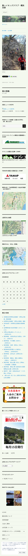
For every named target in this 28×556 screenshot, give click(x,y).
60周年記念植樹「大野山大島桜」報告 (14, 321)
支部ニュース (6, 535)
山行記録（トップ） (7, 527)
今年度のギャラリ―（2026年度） (11, 531)
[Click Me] (14, 256)
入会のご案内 (6, 523)
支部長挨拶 (5, 520)
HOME (4, 512)
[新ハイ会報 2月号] (14, 432)
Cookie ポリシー (11, 549)
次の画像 (10, 30)
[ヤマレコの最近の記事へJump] (14, 156)
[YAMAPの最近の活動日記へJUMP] (14, 176)
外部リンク (5, 539)
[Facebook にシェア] (9, 76)
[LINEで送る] (13, 76)
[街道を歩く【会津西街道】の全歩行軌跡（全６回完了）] (14, 201)
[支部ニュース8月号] (8, 109)
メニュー (5, 12)
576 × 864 (11, 82)
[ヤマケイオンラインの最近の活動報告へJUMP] (14, 142)
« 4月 (3, 304)
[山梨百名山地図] (14, 227)
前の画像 (4, 30)
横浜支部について (7, 516)
